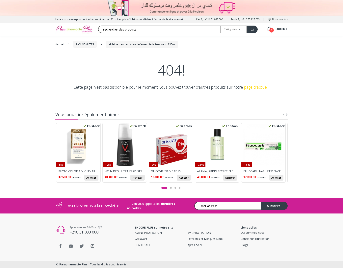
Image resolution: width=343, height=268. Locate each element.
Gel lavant (141, 239)
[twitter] (82, 246)
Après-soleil (195, 245)
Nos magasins (280, 19)
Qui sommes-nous (252, 233)
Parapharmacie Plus (73, 264)
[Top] (336, 261)
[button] (234, 29)
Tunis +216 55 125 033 (245, 19)
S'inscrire (273, 206)
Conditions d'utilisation (255, 239)
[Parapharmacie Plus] (67, 29)
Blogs (244, 245)
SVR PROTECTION (199, 233)
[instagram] (92, 246)
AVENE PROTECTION (148, 233)
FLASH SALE (142, 245)
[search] (252, 29)
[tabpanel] (79, 155)
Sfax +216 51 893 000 (209, 19)
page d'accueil (256, 87)
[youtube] (71, 246)
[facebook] (60, 246)
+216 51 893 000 (84, 232)
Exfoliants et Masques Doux (205, 239)
